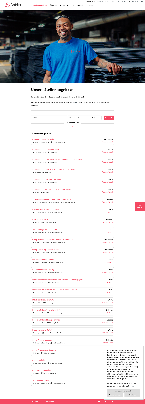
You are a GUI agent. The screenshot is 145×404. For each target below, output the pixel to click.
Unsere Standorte (67, 5)
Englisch (100, 1)
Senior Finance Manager (42, 340)
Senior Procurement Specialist (44, 350)
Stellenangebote (40, 5)
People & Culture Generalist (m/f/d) (46, 310)
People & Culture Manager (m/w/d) (46, 320)
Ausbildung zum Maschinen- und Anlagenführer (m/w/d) (54, 169)
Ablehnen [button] (132, 395)
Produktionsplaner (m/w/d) (42, 330)
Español (110, 1)
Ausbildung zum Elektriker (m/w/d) (45, 149)
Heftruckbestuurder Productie (43, 260)
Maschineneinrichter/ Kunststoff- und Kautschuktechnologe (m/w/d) (58, 280)
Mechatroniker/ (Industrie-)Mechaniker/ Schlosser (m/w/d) (55, 290)
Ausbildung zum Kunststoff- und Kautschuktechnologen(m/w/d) (57, 159)
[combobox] (95, 118)
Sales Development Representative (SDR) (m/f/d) (51, 199)
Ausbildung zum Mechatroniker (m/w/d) (47, 179)
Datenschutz (35, 402)
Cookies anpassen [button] (115, 395)
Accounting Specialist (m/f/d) (43, 139)
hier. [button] (132, 386)
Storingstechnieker (39, 360)
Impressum (50, 402)
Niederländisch (137, 1)
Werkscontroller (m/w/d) (41, 380)
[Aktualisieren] (106, 118)
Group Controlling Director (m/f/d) (45, 250)
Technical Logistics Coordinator (44, 230)
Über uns (53, 5)
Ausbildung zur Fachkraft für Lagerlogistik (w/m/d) (51, 189)
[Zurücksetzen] (111, 118)
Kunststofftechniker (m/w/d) (43, 270)
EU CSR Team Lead (40, 220)
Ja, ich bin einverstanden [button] (123, 391)
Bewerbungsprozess (85, 5)
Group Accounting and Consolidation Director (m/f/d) (52, 240)
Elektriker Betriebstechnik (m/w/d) (45, 209)
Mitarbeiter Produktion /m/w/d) (44, 300)
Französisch (122, 1)
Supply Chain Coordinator (42, 370)
